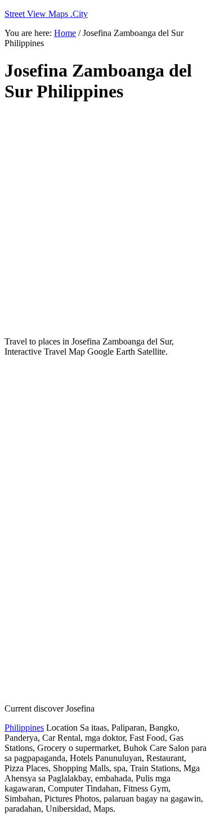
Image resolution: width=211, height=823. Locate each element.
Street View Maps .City (46, 14)
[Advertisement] (105, 219)
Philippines (24, 727)
